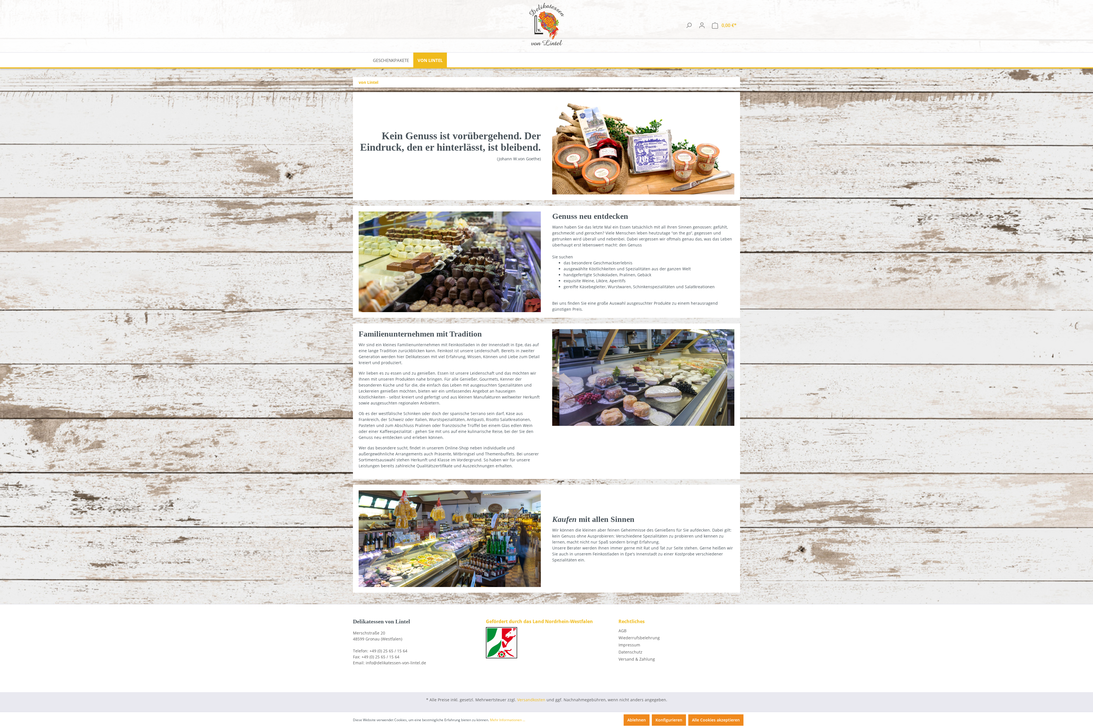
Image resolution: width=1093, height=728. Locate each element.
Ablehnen (636, 720)
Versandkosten (531, 699)
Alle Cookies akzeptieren (716, 720)
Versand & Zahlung (637, 659)
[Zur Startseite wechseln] (546, 24)
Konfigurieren (669, 720)
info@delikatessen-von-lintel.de (396, 662)
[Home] (361, 60)
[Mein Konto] (701, 25)
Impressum (629, 645)
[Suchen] (688, 25)
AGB (622, 630)
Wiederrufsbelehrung (639, 637)
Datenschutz (630, 652)
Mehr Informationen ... (507, 719)
